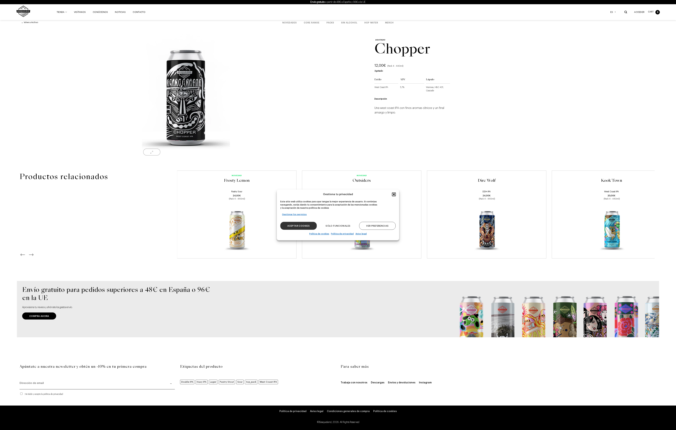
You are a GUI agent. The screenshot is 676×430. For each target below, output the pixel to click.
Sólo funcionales (338, 226)
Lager (213, 382)
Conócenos (100, 12)
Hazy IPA (201, 382)
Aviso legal (361, 234)
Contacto (139, 12)
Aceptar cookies (298, 226)
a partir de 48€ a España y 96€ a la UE (338, 2)
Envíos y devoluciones (401, 382)
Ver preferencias (377, 226)
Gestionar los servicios (294, 214)
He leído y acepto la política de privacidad (44, 394)
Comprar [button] (237, 252)
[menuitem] (613, 12)
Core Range (312, 23)
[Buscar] (625, 12)
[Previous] (26, 254)
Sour (240, 382)
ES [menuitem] (611, 12)
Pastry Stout (227, 382)
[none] (613, 12)
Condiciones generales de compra (348, 411)
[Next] (35, 254)
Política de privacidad (342, 234)
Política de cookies (319, 234)
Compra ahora (39, 316)
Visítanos (80, 12)
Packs (330, 23)
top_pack (251, 382)
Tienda (61, 12)
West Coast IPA (268, 382)
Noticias (120, 12)
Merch (389, 23)
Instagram (425, 382)
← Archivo (29, 22)
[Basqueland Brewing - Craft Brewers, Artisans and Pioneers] (24, 11)
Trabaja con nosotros (354, 382)
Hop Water (371, 23)
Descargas (377, 382)
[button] (394, 194)
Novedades (289, 23)
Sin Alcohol (349, 23)
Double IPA (187, 382)
